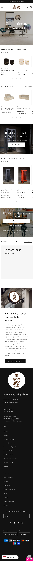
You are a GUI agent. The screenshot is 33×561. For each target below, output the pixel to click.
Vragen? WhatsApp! (9, 501)
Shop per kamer (8, 477)
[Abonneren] (27, 516)
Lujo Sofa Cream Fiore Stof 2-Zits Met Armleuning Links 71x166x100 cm (23, 110)
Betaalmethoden (8, 451)
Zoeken (6, 466)
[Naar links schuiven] (13, 79)
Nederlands (23, 534)
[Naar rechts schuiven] (20, 79)
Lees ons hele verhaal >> (15, 361)
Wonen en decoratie (9, 489)
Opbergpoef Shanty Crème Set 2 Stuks (23, 71)
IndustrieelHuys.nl (18, 557)
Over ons (6, 431)
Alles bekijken (5, 52)
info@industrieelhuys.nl (15, 421)
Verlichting (7, 485)
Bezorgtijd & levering (9, 443)
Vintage (6, 497)
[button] (2, 7)
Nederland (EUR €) (9, 534)
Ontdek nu (16, 221)
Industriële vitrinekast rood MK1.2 (23, 189)
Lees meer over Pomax (16, 225)
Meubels (6, 481)
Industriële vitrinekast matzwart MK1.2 (6, 189)
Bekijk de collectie (16, 144)
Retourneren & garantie (10, 447)
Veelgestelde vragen (9, 439)
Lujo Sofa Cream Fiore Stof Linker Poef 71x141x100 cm (7, 109)
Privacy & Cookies (8, 462)
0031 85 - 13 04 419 (11, 416)
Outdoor (6, 493)
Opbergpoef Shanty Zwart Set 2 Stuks (7, 71)
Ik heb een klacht (8, 455)
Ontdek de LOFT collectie (16, 33)
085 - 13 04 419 (15, 418)
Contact (6, 435)
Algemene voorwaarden (10, 458)
